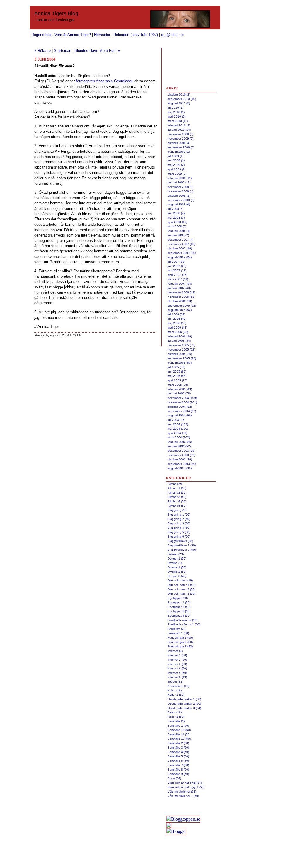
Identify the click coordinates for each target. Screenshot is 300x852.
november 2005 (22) (181, 349)
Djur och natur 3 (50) (181, 593)
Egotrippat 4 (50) (179, 615)
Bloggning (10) (178, 510)
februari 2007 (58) (180, 283)
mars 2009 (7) (177, 173)
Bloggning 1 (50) (179, 514)
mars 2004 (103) (179, 437)
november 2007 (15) (181, 244)
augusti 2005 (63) (180, 362)
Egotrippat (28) (178, 598)
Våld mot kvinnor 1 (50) (183, 795)
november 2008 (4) (180, 191)
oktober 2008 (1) (179, 195)
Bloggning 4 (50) (179, 527)
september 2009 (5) (181, 147)
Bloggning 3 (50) (179, 523)
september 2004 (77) (182, 411)
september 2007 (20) (182, 252)
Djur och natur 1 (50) (181, 584)
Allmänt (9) (175, 483)
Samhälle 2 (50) (178, 743)
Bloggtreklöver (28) (180, 541)
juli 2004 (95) (176, 419)
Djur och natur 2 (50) (181, 589)
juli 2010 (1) (175, 107)
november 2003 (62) (181, 455)
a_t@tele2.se (172, 35)
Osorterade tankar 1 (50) (184, 699)
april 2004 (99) (177, 433)
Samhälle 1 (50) (178, 725)
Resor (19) (175, 712)
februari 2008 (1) (179, 230)
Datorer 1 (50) (177, 558)
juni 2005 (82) (177, 371)
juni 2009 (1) (176, 160)
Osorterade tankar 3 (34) (184, 708)
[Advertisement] (184, 67)
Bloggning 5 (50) (179, 532)
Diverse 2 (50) (177, 571)
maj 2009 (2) (176, 164)
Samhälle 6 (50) (178, 760)
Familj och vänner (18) (182, 620)
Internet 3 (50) (177, 664)
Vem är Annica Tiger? (72, 35)
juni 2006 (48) (177, 318)
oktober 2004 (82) (180, 406)
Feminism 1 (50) (178, 633)
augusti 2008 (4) (179, 204)
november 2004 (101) (182, 402)
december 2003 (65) (181, 450)
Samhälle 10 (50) (179, 730)
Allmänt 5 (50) (177, 505)
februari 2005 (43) (180, 389)
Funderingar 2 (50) (180, 642)
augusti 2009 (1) (179, 151)
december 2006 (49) (181, 292)
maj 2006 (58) (177, 323)
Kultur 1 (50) (176, 694)
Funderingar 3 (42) (180, 646)
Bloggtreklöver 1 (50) (182, 545)
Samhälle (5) (176, 721)
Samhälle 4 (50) (178, 752)
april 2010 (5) (176, 116)
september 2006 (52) (182, 305)
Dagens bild (41, 35)
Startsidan (62, 50)
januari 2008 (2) (178, 235)
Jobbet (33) (175, 681)
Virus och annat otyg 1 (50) (186, 787)
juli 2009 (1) (175, 156)
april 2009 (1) (176, 169)
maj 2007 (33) (177, 270)
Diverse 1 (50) (177, 567)
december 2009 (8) (180, 134)
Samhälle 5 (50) (178, 756)
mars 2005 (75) (178, 384)
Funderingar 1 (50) (180, 637)
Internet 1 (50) (177, 655)
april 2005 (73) (177, 380)
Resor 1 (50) (176, 716)
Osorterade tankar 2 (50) (184, 703)
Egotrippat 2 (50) (179, 606)
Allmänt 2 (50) (177, 492)
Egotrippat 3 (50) (179, 611)
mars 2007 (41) (178, 279)
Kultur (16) (175, 690)
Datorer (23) (176, 554)
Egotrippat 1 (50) (179, 602)
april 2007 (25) (177, 274)
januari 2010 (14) (179, 129)
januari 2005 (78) (179, 393)
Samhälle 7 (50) (178, 765)
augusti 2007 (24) (180, 257)
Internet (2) (175, 650)
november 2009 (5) (180, 138)
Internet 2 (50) (177, 659)
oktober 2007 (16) (180, 248)
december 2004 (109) (182, 397)
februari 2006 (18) (180, 336)
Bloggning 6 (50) (179, 536)
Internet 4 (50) (177, 668)
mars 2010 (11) (178, 121)
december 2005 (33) (181, 345)
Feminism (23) (177, 628)
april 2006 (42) (177, 327)
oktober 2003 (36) (180, 459)
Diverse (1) (175, 562)
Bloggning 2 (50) (179, 519)
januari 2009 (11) (179, 182)
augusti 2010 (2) (179, 103)
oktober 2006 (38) (180, 301)
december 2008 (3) (180, 186)
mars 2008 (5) (177, 226)
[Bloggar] (176, 831)
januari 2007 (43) (179, 288)
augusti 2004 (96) (180, 415)
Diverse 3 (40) (177, 576)
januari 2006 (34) (179, 340)
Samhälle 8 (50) (178, 769)
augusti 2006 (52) (180, 310)
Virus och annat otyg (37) (185, 782)
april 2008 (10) (177, 222)
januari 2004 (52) (179, 446)
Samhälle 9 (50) (178, 774)
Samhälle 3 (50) (178, 747)
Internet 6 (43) (177, 677)
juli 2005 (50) (176, 367)
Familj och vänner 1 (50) (184, 624)
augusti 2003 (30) (180, 468)
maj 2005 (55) (177, 375)
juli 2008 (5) (175, 208)
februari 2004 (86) (180, 441)
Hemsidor (102, 35)
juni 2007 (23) (177, 266)
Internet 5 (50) (177, 672)
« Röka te (42, 50)
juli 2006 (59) (176, 314)
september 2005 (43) (182, 358)
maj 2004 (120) (178, 428)
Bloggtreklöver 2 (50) (182, 549)
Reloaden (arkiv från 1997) (135, 35)
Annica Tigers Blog (56, 13)
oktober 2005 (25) (180, 354)
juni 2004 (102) (178, 424)
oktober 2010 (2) (179, 94)
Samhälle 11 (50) (179, 734)
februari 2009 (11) (180, 178)
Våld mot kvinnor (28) (182, 791)
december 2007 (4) (180, 239)
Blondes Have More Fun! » (97, 50)
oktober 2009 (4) (179, 142)
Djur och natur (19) (180, 580)
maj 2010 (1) (176, 112)
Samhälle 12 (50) (179, 738)
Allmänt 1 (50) (177, 488)
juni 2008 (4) (176, 213)
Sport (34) (174, 778)
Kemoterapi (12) (178, 686)
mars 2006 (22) (178, 332)
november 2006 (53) (181, 296)
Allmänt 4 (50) (177, 501)
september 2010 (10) (182, 99)
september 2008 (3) (181, 200)
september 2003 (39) (182, 463)
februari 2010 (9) (179, 125)
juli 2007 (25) (176, 261)
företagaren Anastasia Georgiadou (104, 81)
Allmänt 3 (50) (177, 497)
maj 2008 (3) (176, 217)
